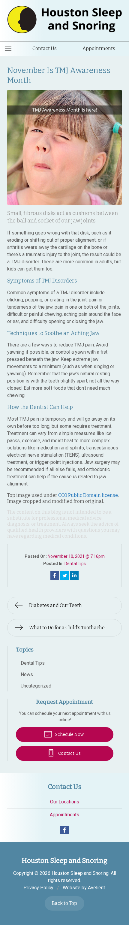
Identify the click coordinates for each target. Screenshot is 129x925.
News (27, 674)
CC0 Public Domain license (88, 495)
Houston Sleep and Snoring (80, 873)
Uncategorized (36, 686)
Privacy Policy (38, 887)
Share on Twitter (64, 575)
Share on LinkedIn (74, 575)
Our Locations (64, 802)
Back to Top (64, 903)
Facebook (64, 830)
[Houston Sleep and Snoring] (64, 19)
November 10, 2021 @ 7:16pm (76, 556)
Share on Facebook (54, 575)
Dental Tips (75, 563)
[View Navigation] (10, 49)
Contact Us (44, 48)
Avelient (96, 887)
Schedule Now (69, 734)
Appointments (98, 48)
